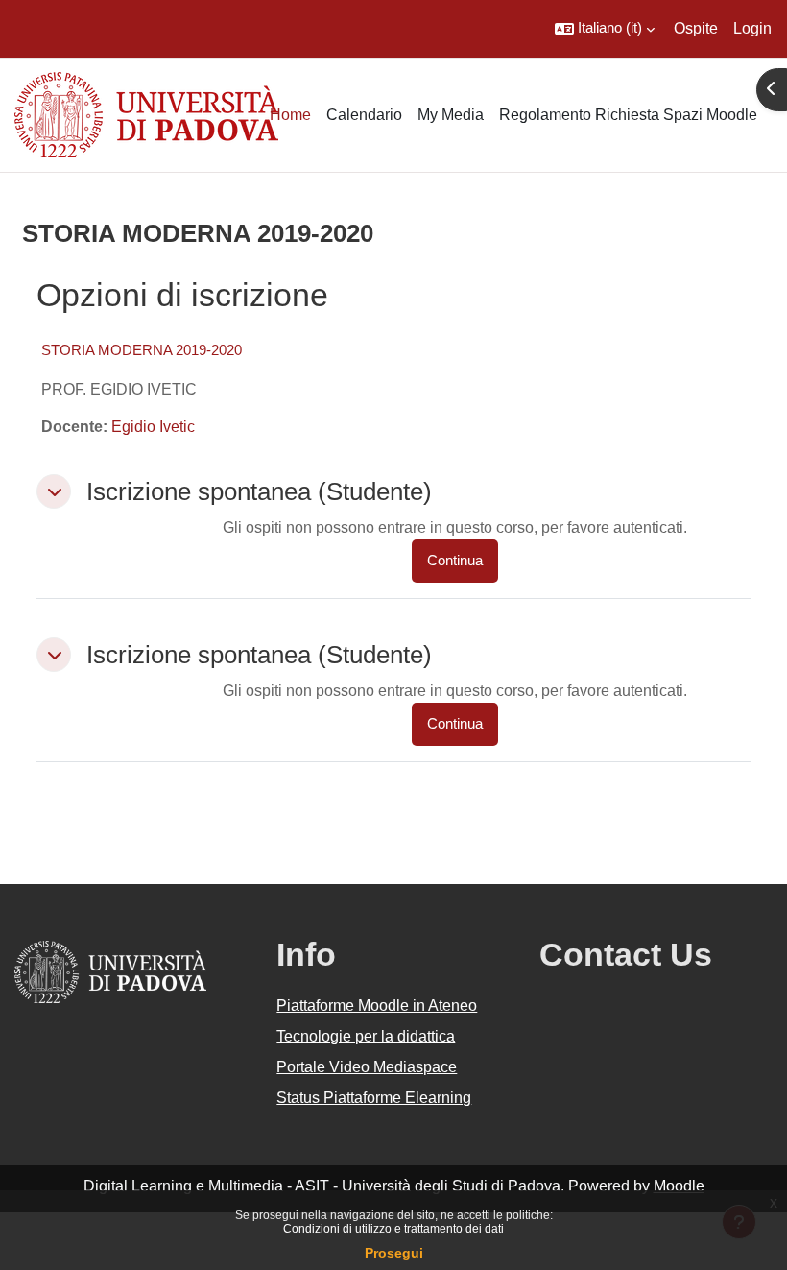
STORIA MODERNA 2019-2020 (141, 350)
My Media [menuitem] (450, 115)
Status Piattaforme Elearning (373, 1098)
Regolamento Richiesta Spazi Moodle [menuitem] (628, 115)
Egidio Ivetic (153, 427)
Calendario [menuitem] (364, 115)
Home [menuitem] (290, 115)
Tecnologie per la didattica (365, 1036)
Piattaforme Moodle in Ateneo (376, 1005)
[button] (604, 29)
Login (752, 28)
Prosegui (394, 1252)
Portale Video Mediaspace (366, 1067)
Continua (455, 560)
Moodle (679, 1186)
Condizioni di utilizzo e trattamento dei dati (393, 1228)
